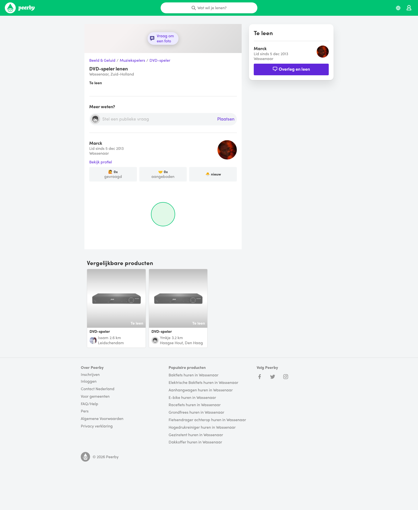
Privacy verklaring (97, 426)
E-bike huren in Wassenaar (192, 397)
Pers (85, 411)
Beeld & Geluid (102, 60)
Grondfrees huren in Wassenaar (196, 412)
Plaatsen (225, 119)
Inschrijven (90, 374)
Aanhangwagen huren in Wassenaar (201, 390)
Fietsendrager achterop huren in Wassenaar (207, 419)
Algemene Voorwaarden (102, 418)
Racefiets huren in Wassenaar (195, 404)
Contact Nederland (97, 388)
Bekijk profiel (100, 162)
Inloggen (89, 381)
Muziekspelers (132, 60)
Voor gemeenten (95, 396)
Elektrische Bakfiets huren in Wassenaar (203, 382)
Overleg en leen (294, 69)
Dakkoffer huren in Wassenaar (195, 442)
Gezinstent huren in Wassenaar (196, 434)
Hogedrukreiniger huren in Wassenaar (202, 427)
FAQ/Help (89, 403)
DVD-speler (159, 60)
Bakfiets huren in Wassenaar (193, 375)
